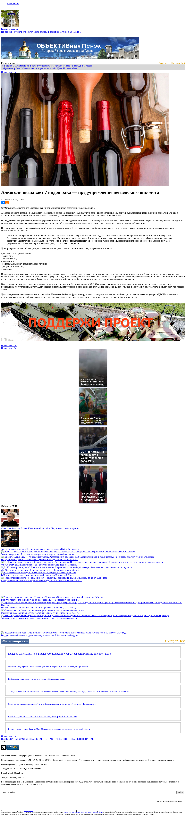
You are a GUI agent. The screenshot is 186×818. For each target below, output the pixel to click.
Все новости (13, 3)
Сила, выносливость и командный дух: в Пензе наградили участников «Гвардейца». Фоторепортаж (51, 704)
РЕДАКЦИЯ (62, 739)
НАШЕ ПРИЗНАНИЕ (82, 739)
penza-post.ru (28, 811)
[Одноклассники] (7, 202)
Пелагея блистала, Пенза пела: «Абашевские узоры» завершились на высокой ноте (59, 653)
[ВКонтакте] (3, 202)
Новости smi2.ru (9, 72)
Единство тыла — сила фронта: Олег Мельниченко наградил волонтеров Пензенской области (49, 729)
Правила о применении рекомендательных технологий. (83, 812)
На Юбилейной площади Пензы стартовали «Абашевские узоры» (37, 679)
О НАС (49, 739)
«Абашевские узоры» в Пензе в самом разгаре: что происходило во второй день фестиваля (48, 666)
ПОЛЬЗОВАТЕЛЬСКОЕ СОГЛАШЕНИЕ (22, 739)
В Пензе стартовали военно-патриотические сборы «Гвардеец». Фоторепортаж (42, 716)
